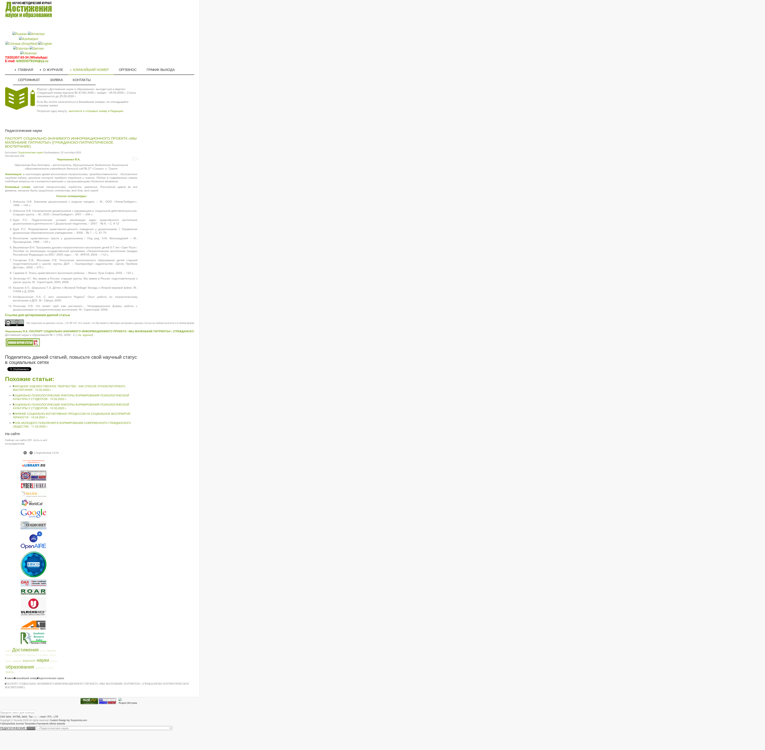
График (8, 650)
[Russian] (19, 33)
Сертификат (43, 655)
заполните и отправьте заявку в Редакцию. (96, 111)
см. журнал (85, 335)
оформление (40, 668)
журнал (9, 661)
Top (31, 716)
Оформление (20, 655)
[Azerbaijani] (28, 38)
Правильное (32, 655)
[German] (36, 48)
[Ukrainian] (28, 52)
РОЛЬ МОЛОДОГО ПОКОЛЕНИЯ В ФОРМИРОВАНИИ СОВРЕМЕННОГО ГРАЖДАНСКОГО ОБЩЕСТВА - (72, 424)
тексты (10, 672)
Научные (51, 650)
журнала (17, 660)
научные (53, 661)
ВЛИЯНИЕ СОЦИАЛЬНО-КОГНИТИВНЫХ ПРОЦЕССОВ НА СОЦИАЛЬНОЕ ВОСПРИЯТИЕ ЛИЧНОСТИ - (71, 415)
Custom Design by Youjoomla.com (68, 720)
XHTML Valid (20, 716)
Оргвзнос (9, 655)
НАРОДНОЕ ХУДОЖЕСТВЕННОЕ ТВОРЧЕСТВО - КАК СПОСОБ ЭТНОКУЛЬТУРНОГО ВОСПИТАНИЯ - (69, 388)
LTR (56, 716)
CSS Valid (5, 716)
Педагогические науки (30, 152)
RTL (49, 716)
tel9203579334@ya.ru (32, 61)
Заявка (43, 650)
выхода (52, 655)
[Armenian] (36, 33)
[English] (45, 43)
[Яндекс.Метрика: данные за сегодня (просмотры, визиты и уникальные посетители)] (128, 701)
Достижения (25, 649)
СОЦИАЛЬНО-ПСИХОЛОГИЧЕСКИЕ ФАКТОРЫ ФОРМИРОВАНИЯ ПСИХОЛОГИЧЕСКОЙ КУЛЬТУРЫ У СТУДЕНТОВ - (71, 397)
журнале (29, 660)
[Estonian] (21, 48)
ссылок (50, 668)
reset (43, 716)
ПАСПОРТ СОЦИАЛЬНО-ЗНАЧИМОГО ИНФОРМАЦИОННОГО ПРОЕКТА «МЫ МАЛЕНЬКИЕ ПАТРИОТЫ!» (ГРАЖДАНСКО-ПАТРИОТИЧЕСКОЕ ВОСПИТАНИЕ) (71, 142)
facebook (31, 452)
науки (43, 659)
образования (20, 666)
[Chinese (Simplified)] (21, 43)
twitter (25, 452)
